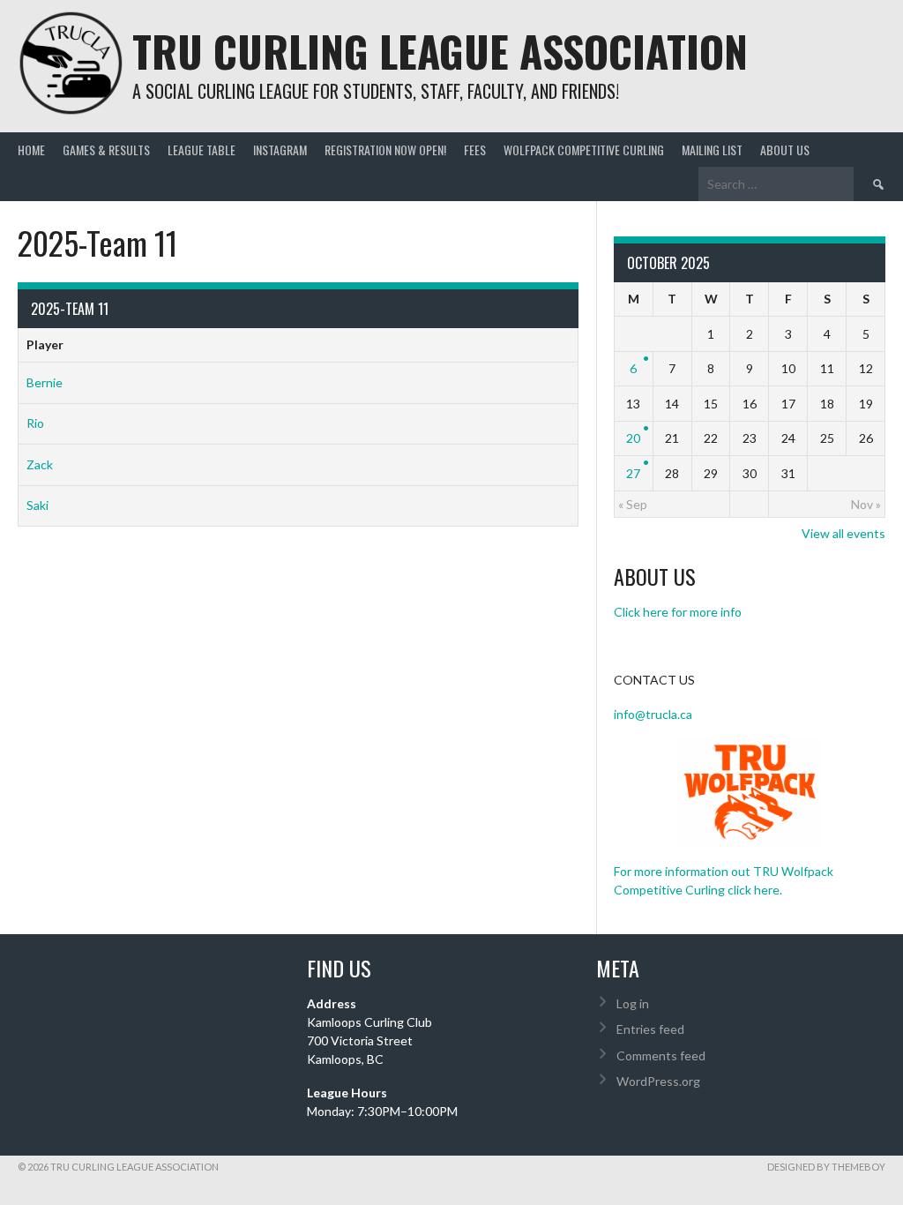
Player (44, 344)
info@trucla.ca (653, 714)
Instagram (280, 149)
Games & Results (106, 149)
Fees (475, 149)
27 (633, 473)
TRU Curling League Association (440, 50)
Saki (37, 505)
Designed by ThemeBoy (826, 1166)
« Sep (632, 504)
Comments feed (660, 1055)
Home (31, 149)
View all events (843, 533)
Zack (39, 464)
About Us (785, 149)
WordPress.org (658, 1081)
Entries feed (650, 1029)
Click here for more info (678, 611)
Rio (35, 422)
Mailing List (712, 149)
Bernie (44, 382)
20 (633, 437)
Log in (632, 1003)
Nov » (866, 504)
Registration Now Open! (385, 149)
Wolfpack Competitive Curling (584, 149)
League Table (201, 149)
